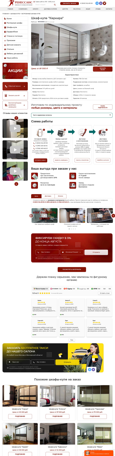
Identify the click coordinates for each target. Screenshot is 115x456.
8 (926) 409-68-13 (86, 5)
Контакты (109, 9)
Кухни (9, 18)
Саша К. (95, 300)
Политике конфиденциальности (45, 258)
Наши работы (12, 58)
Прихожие (11, 40)
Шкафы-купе (15, 13)
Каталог (35, 9)
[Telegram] (97, 3)
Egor (94, 322)
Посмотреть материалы (72, 269)
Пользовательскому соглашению (62, 258)
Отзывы (98, 9)
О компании (23, 9)
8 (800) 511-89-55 (86, 3)
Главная (10, 9)
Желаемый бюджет (72, 252)
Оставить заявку (40, 160)
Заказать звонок (69, 3)
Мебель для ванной (15, 53)
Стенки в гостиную (14, 36)
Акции (88, 9)
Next (16, 183)
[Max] (100, 3)
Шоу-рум (65, 9)
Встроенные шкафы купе (31, 13)
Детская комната (14, 45)
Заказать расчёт (103, 69)
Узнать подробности (102, 107)
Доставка (48, 196)
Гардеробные (12, 32)
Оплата (60, 196)
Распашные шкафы (14, 23)
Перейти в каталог (103, 160)
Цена (36, 196)
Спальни (10, 49)
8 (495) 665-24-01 (86, 1)
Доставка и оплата (50, 9)
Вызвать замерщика (61, 160)
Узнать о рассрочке (82, 160)
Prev (16, 118)
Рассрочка (76, 9)
